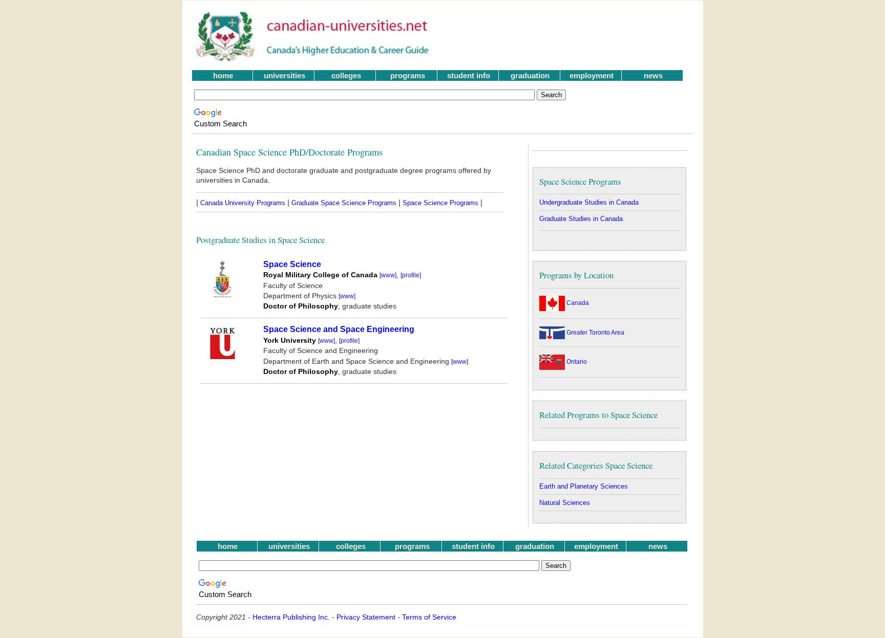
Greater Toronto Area (594, 332)
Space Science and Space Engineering (338, 329)
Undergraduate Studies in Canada (589, 202)
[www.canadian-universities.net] (313, 59)
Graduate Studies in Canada (581, 219)
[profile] (411, 275)
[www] (388, 275)
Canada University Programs (242, 203)
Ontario (576, 361)
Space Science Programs (440, 203)
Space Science (292, 264)
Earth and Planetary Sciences (583, 486)
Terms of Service (429, 617)
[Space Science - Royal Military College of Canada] (222, 295)
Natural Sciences (564, 503)
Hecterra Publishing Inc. (291, 617)
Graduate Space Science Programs (343, 203)
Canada (577, 302)
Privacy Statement (365, 617)
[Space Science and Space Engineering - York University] (222, 360)
